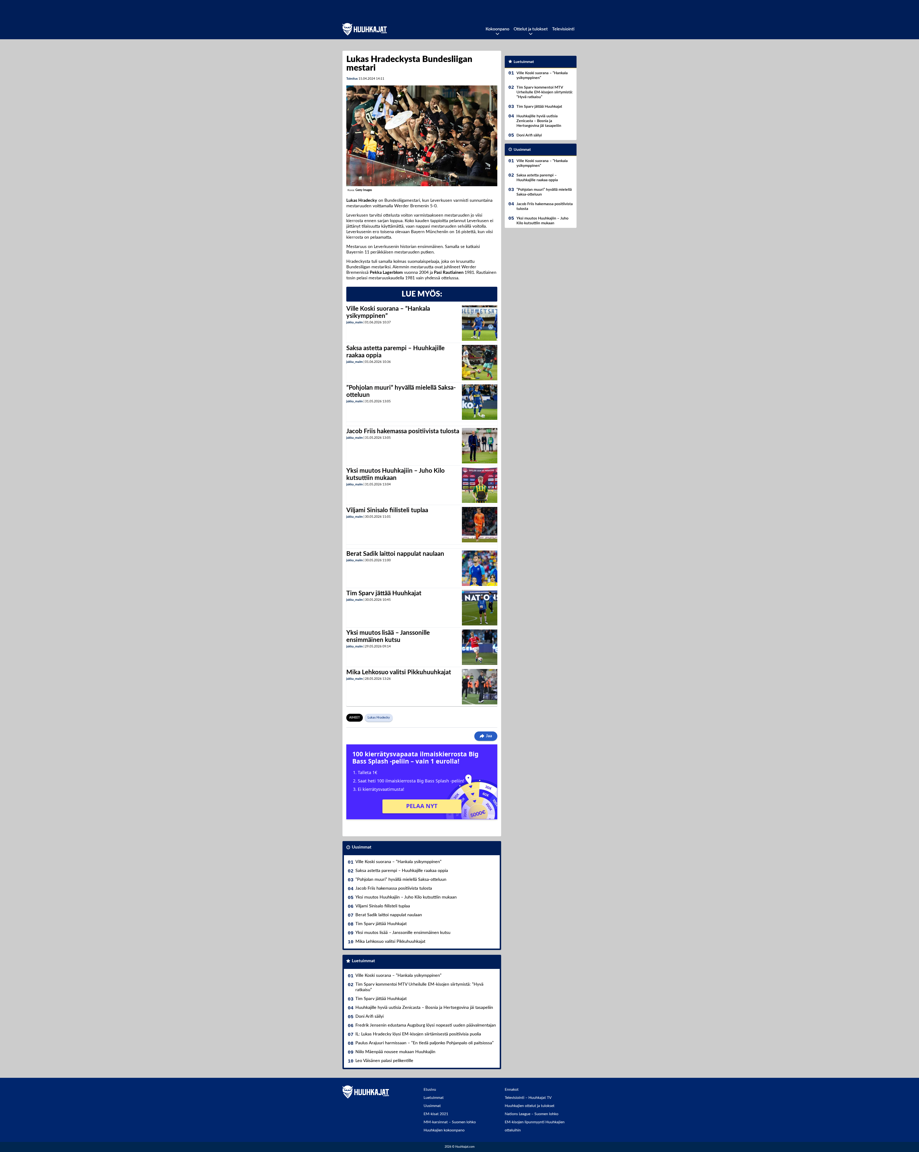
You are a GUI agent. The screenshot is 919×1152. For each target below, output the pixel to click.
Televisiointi (563, 29)
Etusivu (430, 1089)
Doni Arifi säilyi (369, 1016)
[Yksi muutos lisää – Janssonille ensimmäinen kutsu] (479, 647)
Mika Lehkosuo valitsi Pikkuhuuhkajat (398, 672)
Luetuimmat (363, 961)
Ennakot (512, 1089)
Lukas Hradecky (379, 717)
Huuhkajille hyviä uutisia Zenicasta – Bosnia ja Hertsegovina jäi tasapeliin (424, 1008)
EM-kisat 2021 (436, 1114)
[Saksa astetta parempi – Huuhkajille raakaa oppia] (479, 362)
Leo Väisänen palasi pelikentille (384, 1061)
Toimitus (352, 78)
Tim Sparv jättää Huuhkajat (383, 593)
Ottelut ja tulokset (531, 29)
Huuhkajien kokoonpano (444, 1130)
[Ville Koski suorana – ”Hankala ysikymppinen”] (479, 323)
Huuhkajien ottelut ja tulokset (530, 1106)
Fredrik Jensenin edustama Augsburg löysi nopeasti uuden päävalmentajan (425, 1025)
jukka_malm (354, 322)
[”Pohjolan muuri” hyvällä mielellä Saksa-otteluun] (479, 402)
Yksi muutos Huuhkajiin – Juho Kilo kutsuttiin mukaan (406, 897)
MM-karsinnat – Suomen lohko (450, 1122)
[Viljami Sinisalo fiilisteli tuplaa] (479, 524)
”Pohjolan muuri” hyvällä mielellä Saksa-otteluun (400, 879)
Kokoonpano (497, 29)
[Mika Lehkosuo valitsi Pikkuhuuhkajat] (479, 686)
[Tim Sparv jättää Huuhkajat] (480, 607)
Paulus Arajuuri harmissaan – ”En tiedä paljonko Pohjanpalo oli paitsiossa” (424, 1043)
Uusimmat (361, 847)
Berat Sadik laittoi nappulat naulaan (395, 554)
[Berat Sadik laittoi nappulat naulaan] (479, 568)
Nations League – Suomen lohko (531, 1114)
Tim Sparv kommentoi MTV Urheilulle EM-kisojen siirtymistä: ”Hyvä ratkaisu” (419, 987)
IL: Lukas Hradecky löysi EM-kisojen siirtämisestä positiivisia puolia (418, 1034)
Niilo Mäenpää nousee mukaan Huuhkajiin (395, 1052)
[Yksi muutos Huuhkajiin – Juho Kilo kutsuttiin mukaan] (479, 485)
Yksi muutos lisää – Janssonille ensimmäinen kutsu (402, 933)
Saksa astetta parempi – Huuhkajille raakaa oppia (401, 871)
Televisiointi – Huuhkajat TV (528, 1098)
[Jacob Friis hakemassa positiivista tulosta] (479, 445)
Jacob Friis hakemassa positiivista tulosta (402, 431)
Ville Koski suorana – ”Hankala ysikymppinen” (398, 862)
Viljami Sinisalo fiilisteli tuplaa (387, 510)
